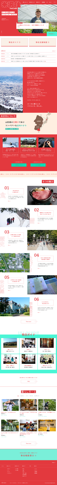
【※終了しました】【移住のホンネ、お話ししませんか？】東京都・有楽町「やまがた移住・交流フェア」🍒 (28, 61)
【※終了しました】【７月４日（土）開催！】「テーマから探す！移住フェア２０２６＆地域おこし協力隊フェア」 (29, 56)
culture (40, 416)
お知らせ (50, 2)
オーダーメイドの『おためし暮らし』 (17, 174)
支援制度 (43, 2)
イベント (36, 468)
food (42, 416)
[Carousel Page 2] (55, 18)
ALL (18, 395)
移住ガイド (38, 2)
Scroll (1, 32)
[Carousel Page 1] (55, 16)
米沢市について (32, 2)
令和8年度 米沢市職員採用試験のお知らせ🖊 (18, 58)
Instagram (4, 482)
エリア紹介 (16, 468)
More (9, 245)
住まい (24, 471)
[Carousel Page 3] (55, 19)
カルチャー (22, 395)
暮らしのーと (25, 2)
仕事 (23, 470)
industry (24, 416)
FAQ (47, 2)
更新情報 (36, 473)
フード (27, 395)
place (21, 416)
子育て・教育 (24, 473)
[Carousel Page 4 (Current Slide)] (55, 21)
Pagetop (53, 462)
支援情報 (36, 471)
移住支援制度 (24, 474)
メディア (36, 470)
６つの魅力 (16, 470)
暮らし (24, 468)
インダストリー (37, 395)
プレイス (31, 395)
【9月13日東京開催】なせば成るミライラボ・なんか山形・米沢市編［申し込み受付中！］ (25, 53)
